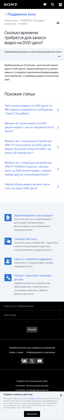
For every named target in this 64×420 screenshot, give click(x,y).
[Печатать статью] (58, 23)
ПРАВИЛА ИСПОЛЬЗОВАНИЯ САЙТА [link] (32, 381)
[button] (32, 306)
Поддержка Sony (21, 14)
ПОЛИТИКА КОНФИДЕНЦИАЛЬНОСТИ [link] (32, 390)
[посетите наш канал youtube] (39, 361)
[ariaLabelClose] (60, 4)
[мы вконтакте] (24, 361)
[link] (11, 4)
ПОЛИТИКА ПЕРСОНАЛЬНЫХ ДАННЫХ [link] (32, 386)
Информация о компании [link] (40, 352)
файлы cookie (35, 398)
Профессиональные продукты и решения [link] (32, 347)
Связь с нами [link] (16, 352)
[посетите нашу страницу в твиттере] (32, 361)
